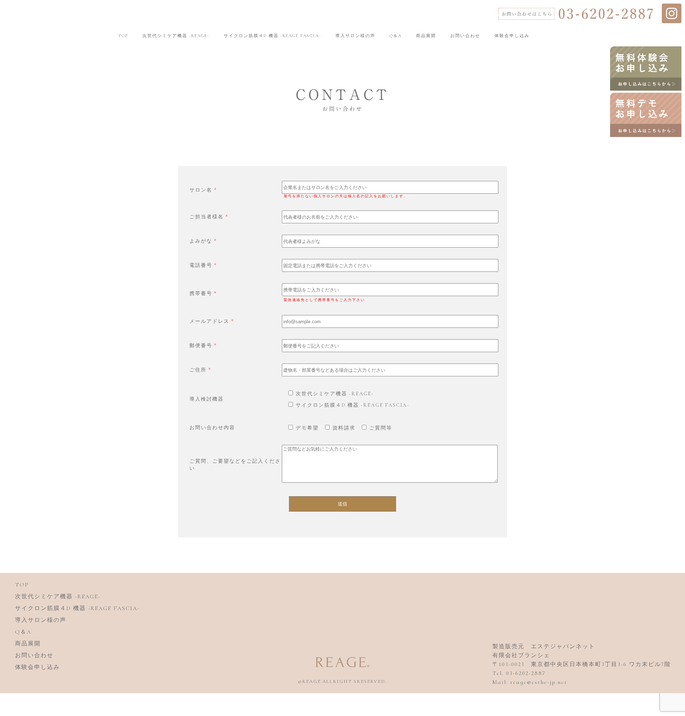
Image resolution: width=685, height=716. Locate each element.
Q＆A (396, 35)
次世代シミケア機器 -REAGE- (175, 35)
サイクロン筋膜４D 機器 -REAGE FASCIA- (272, 35)
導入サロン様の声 (355, 35)
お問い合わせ (465, 35)
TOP (123, 35)
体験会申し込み (511, 35)
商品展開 (426, 35)
